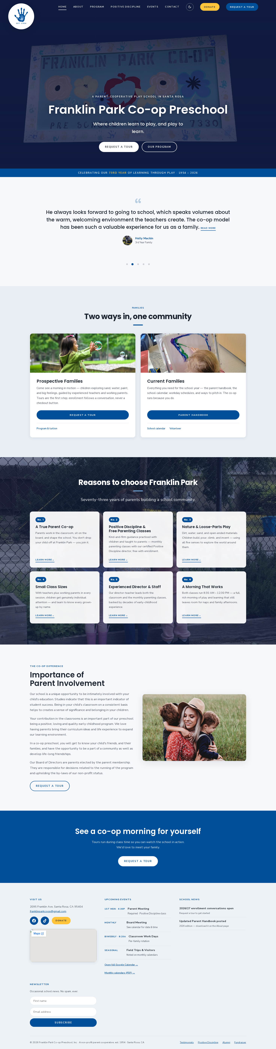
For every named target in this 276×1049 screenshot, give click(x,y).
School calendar (156, 428)
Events (152, 6)
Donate (210, 6)
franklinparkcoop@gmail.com (48, 911)
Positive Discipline (126, 6)
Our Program (159, 147)
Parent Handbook (193, 415)
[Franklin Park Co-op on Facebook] (34, 921)
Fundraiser (240, 1042)
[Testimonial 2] (132, 264)
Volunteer (175, 428)
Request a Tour (242, 6)
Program (97, 6)
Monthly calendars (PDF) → (120, 973)
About (78, 6)
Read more (215, 220)
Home (62, 6)
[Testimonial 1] (127, 264)
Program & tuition (47, 428)
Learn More (43, 559)
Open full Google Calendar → (121, 964)
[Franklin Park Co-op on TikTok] (45, 921)
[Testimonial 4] (143, 264)
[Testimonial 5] (148, 264)
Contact (172, 6)
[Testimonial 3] (138, 264)
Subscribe (63, 1022)
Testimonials (187, 1042)
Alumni (226, 1042)
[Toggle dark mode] (190, 7)
